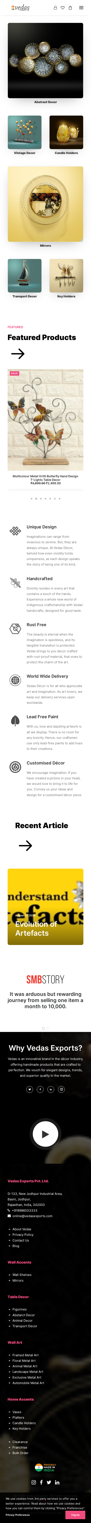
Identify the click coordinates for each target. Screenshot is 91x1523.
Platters (18, 1417)
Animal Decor (22, 1321)
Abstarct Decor (23, 1315)
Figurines (19, 1309)
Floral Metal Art (24, 1361)
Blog (15, 1246)
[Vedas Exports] (21, 7)
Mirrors (45, 245)
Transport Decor (24, 296)
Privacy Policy (22, 1235)
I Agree (75, 1514)
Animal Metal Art (24, 1366)
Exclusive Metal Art (26, 1377)
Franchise (19, 1447)
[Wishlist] (61, 8)
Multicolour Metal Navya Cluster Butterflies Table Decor (46, 478)
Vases (16, 1412)
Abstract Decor (45, 102)
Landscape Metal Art (27, 1372)
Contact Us (20, 1240)
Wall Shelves (22, 1275)
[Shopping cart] (68, 8)
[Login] (53, 8)
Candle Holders (66, 153)
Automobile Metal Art (28, 1383)
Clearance (20, 1442)
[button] (45, 60)
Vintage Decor (24, 153)
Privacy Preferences (18, 1514)
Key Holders (66, 296)
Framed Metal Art (25, 1355)
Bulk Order (20, 1453)
